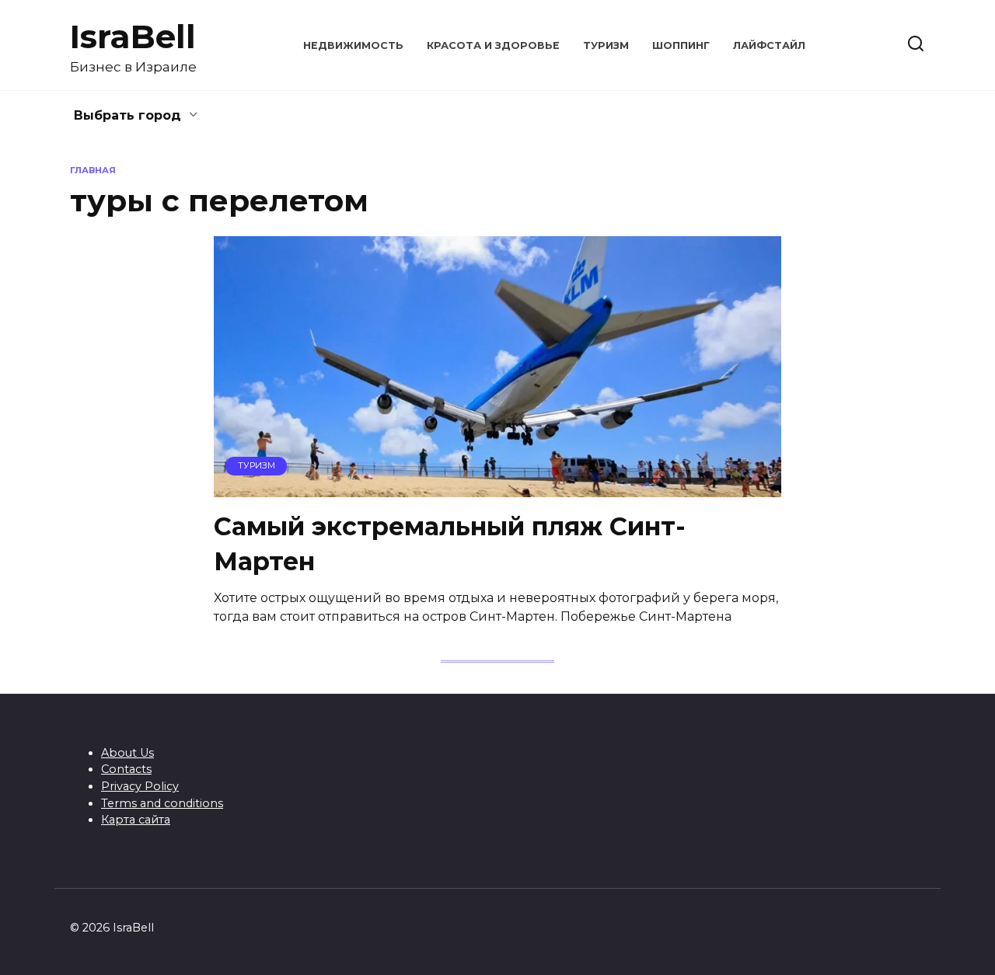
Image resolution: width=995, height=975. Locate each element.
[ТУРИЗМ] (497, 487)
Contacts (126, 769)
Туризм (606, 45)
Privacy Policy (140, 786)
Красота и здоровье (493, 45)
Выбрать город (127, 115)
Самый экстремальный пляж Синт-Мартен (450, 543)
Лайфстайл (769, 45)
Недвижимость (353, 45)
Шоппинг (681, 45)
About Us (127, 753)
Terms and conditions (162, 803)
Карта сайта (135, 820)
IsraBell (133, 36)
